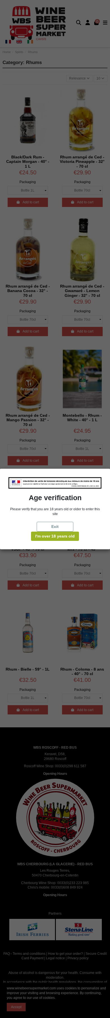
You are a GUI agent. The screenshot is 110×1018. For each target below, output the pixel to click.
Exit (55, 526)
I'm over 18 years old (55, 536)
